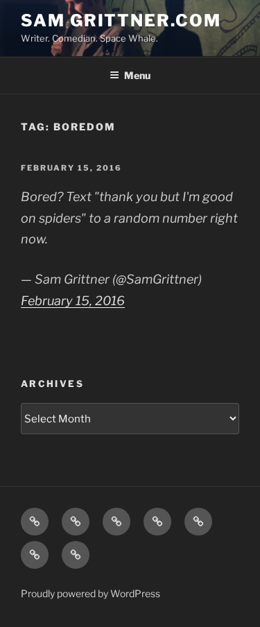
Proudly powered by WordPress (90, 593)
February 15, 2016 (73, 300)
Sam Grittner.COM (121, 20)
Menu (137, 75)
